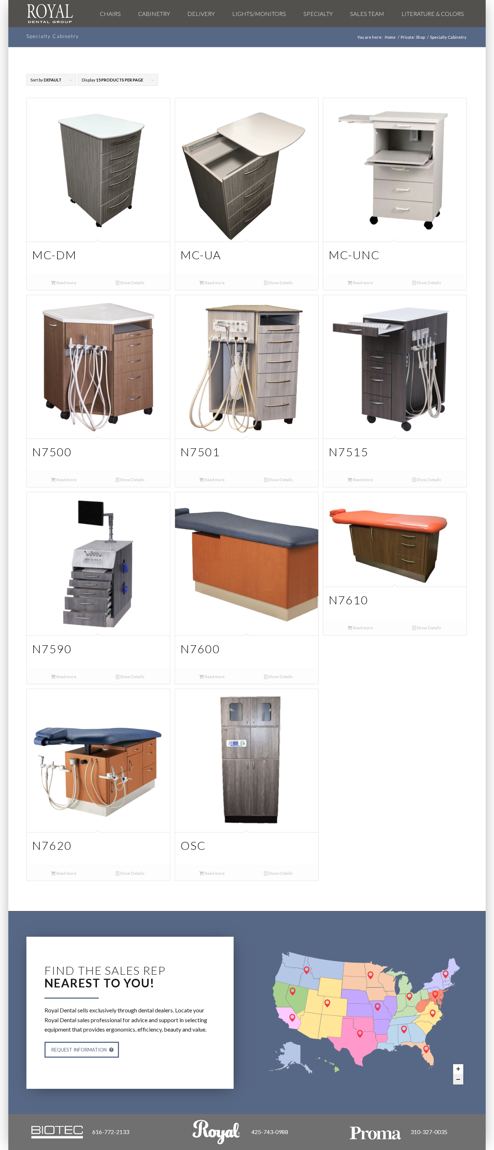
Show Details (132, 282)
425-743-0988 (269, 1131)
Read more (66, 282)
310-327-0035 (428, 1131)
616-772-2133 (110, 1131)
